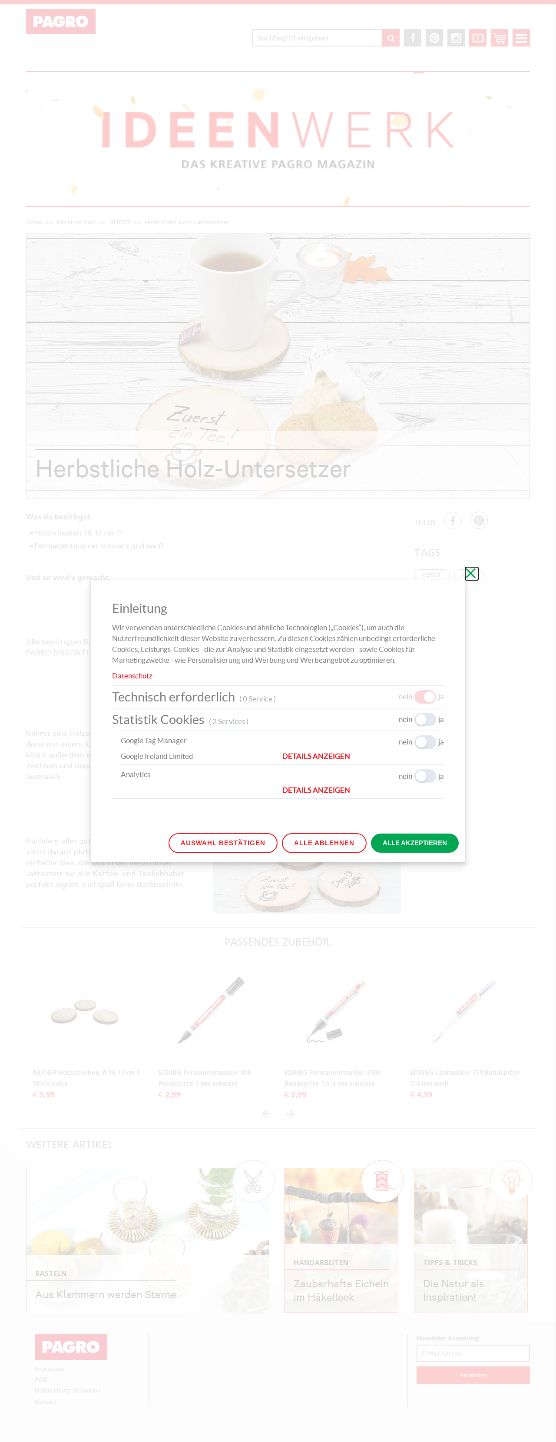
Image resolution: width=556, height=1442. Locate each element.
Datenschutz (132, 675)
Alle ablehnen (324, 843)
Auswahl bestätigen (223, 843)
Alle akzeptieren (415, 843)
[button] (363, 756)
